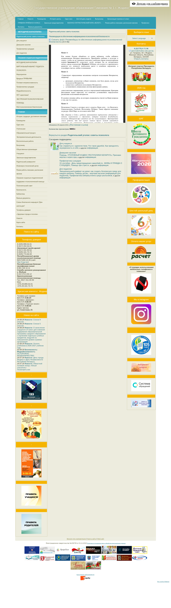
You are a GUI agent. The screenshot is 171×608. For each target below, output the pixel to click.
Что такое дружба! (96, 146)
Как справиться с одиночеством (73, 146)
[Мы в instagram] (141, 325)
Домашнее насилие (67, 153)
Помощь (63, 155)
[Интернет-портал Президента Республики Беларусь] (141, 82)
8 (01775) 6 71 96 (141, 49)
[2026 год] (141, 113)
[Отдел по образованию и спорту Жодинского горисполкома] (31, 560)
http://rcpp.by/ (22, 262)
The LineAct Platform (163, 581)
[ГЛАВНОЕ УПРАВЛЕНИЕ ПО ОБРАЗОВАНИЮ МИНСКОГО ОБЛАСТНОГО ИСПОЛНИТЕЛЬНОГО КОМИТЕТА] (78, 560)
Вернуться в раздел (79, 135)
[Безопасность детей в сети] (47, 553)
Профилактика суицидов (70, 161)
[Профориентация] (141, 205)
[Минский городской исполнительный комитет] (93, 560)
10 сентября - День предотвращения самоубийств (81, 163)
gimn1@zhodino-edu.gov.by (142, 51)
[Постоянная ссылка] (79, 125)
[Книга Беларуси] (124, 560)
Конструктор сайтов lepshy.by (85, 574)
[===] (62, 553)
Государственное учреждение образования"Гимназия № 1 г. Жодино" (82, 7)
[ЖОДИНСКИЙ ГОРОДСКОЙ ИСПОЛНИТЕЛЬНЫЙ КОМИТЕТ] (47, 560)
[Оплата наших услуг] (141, 260)
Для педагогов (65, 169)
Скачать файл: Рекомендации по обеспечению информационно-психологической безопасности (85, 41)
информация (92, 148)
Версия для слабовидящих (76, 539)
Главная (21, 112)
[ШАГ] (141, 146)
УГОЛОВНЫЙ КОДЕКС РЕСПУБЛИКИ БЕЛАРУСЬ (90, 155)
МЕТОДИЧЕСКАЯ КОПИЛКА (29, 32)
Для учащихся (65, 143)
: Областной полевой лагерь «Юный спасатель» (29, 366)
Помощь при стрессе (80, 165)
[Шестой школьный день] (141, 236)
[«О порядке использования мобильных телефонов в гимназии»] (141, 294)
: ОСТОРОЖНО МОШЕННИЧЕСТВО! (27, 353)
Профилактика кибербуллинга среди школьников (90, 175)
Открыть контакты (141, 59)
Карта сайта (91, 539)
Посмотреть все (23, 370)
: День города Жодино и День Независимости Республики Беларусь (30, 360)
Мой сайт (101, 539)
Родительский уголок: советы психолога (64, 31)
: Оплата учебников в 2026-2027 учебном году (30, 346)
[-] (78, 553)
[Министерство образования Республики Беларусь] (62, 560)
